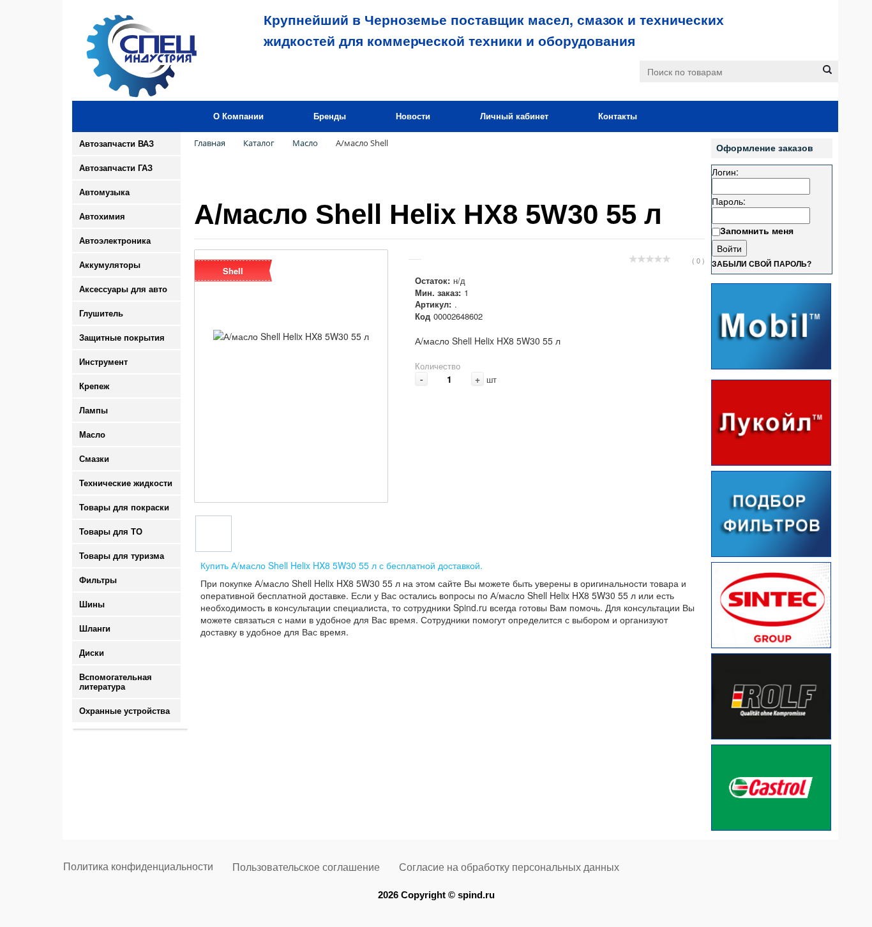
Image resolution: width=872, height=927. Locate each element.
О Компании (238, 116)
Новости (413, 116)
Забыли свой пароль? (761, 264)
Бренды (329, 116)
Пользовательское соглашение (306, 867)
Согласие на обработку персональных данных (509, 867)
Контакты (617, 116)
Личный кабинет (514, 116)
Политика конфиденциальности (138, 866)
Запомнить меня (756, 230)
